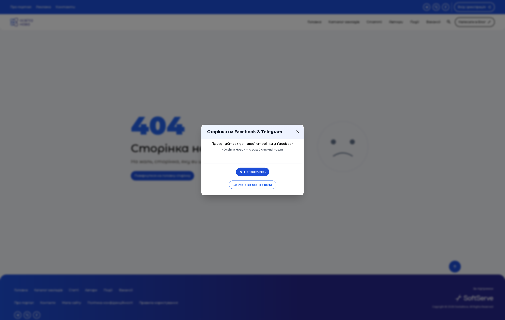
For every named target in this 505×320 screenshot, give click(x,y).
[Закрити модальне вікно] (297, 132)
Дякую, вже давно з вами (252, 184)
